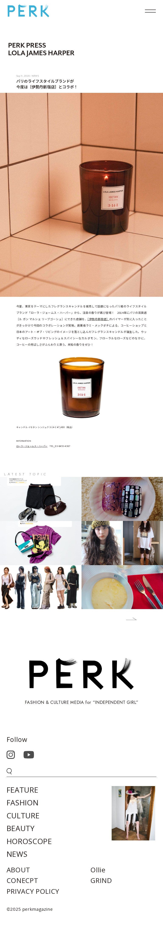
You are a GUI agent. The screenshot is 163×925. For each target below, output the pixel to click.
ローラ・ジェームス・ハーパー (32, 446)
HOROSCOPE (29, 841)
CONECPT (22, 880)
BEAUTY (21, 828)
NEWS (17, 854)
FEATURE (22, 790)
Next (128, 620)
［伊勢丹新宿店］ (98, 319)
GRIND (101, 880)
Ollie (97, 869)
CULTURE (23, 815)
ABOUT (18, 869)
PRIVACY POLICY (33, 891)
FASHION (23, 803)
